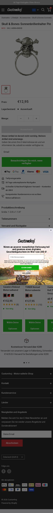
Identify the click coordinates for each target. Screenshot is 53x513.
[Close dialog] (50, 230)
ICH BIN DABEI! (26, 267)
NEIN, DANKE (26, 273)
